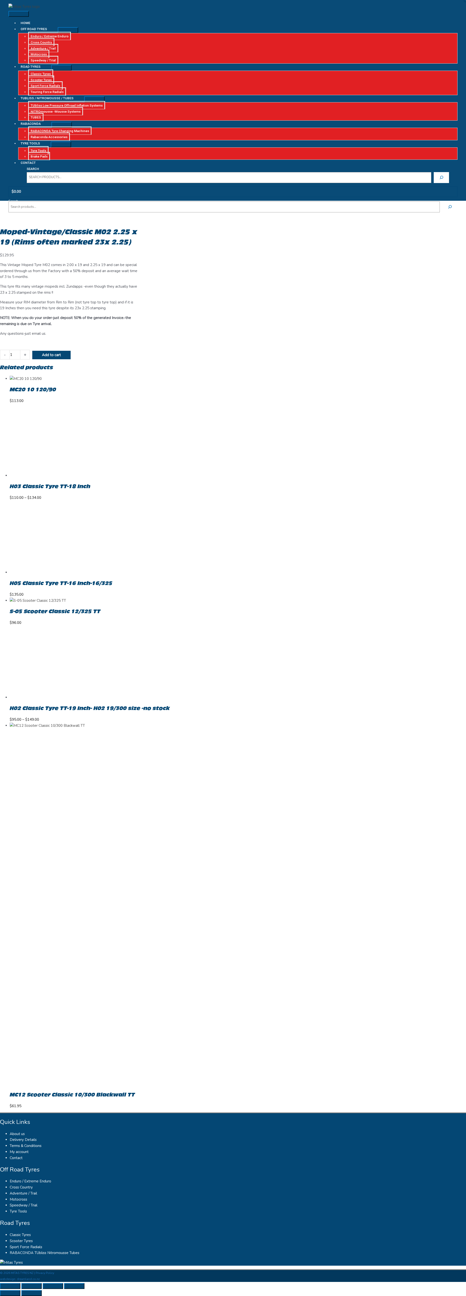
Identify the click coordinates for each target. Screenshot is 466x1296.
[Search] (441, 177)
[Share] (53, 1286)
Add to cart (51, 354)
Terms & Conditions (26, 1145)
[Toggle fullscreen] (31, 1286)
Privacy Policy (45, 1273)
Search (33, 169)
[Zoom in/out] (10, 1286)
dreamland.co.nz (28, 1279)
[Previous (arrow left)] (10, 1293)
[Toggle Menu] (68, 30)
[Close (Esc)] (74, 1286)
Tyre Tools (18, 1211)
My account (19, 1151)
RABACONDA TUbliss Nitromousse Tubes (44, 1252)
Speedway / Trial (23, 1205)
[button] (38, 29)
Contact (16, 1157)
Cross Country (21, 1187)
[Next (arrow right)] (31, 1293)
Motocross (18, 1199)
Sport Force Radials (26, 1247)
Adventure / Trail (23, 1193)
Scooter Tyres (21, 1240)
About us (17, 1133)
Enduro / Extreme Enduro (30, 1181)
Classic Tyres (20, 1234)
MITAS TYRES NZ (22, 1273)
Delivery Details (23, 1139)
